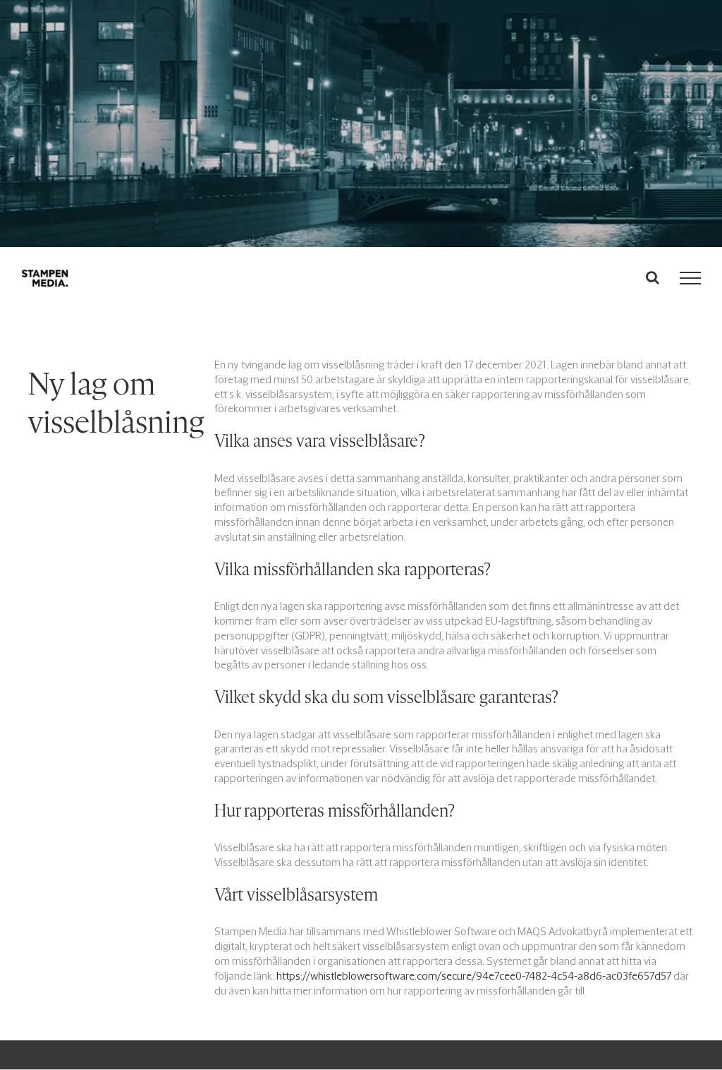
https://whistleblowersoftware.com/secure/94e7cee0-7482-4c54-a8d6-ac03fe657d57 (473, 975)
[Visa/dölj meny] (690, 278)
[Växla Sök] (652, 277)
